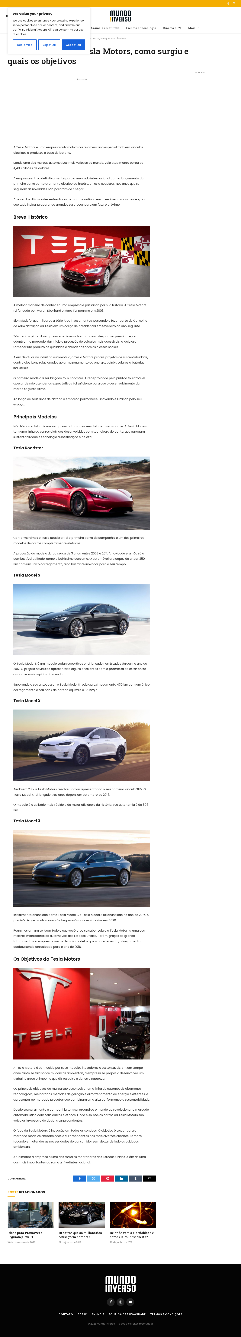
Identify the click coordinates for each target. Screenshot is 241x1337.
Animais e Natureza (105, 28)
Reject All (49, 45)
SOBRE (82, 1314)
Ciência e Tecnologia (141, 28)
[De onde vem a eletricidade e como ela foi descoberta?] (133, 1215)
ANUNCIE (98, 1314)
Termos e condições (166, 1314)
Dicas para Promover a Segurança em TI (25, 1235)
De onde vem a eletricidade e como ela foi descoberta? (132, 1235)
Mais (191, 28)
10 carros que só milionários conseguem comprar (80, 1235)
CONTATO (66, 1314)
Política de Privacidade (127, 1314)
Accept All (73, 45)
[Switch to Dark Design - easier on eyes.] (228, 3)
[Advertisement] (81, 108)
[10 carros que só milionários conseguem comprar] (82, 1215)
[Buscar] (233, 3)
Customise (24, 45)
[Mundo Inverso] (120, 15)
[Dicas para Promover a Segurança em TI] (31, 1215)
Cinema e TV (172, 28)
